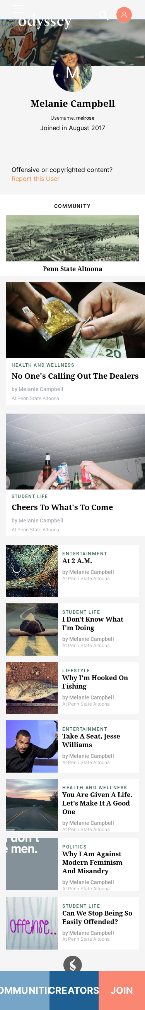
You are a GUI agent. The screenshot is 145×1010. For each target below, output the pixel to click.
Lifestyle (76, 670)
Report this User (36, 178)
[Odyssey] (45, 21)
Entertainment (84, 554)
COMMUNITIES (24, 990)
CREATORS (74, 990)
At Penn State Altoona (35, 398)
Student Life (30, 496)
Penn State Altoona (72, 269)
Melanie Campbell (41, 389)
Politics (74, 847)
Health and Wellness (43, 365)
